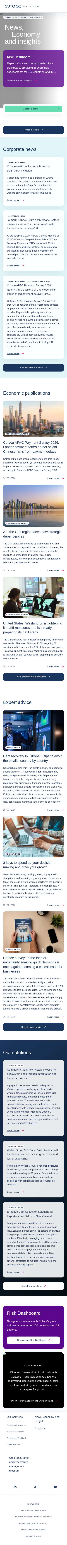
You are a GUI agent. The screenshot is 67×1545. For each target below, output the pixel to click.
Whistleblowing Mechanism (33, 1530)
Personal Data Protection (33, 1510)
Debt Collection (13, 1445)
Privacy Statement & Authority (33, 1523)
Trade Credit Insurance (16, 1425)
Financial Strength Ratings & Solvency (33, 1517)
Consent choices (33, 1536)
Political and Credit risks (17, 1438)
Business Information (15, 1432)
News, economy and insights (47, 1419)
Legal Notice (33, 1504)
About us (40, 1428)
